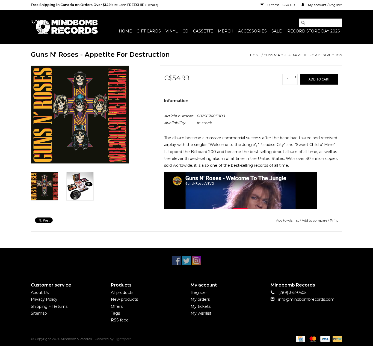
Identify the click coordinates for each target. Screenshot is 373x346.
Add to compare (315, 220)
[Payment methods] (300, 338)
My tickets (201, 306)
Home (125, 31)
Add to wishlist (287, 220)
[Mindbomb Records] (64, 26)
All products (122, 292)
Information (176, 100)
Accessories (252, 31)
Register (199, 292)
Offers (117, 306)
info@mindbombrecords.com (306, 299)
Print (334, 220)
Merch (225, 31)
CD (185, 31)
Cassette (203, 31)
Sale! (277, 31)
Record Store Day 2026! (314, 31)
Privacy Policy (44, 299)
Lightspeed (123, 339)
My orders (200, 299)
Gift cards (149, 31)
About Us (40, 292)
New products (124, 299)
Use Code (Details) (94, 5)
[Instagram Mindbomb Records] (196, 260)
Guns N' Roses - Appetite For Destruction (303, 55)
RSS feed (120, 320)
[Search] (301, 23)
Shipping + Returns (49, 306)
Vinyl (171, 31)
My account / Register (324, 5)
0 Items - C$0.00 (281, 5)
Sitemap (39, 313)
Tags (115, 313)
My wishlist (201, 313)
